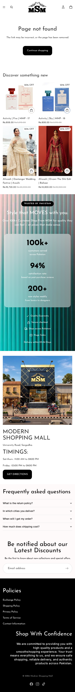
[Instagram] (37, 684)
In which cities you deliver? (19, 510)
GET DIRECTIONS (17, 474)
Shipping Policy (11, 606)
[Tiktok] (44, 684)
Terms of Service (12, 618)
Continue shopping (37, 50)
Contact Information (14, 623)
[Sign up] (67, 568)
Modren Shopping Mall (42, 676)
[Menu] (4, 7)
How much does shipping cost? (21, 526)
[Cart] (71, 7)
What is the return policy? (18, 503)
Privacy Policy (10, 612)
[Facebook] (31, 684)
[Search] (11, 7)
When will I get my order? (17, 518)
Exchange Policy (12, 600)
